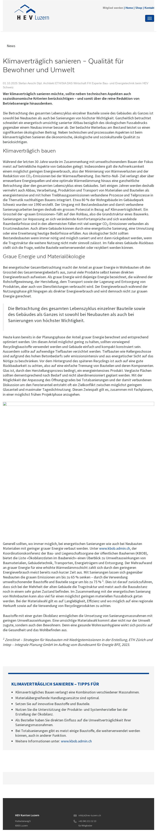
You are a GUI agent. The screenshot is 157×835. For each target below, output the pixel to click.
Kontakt (149, 8)
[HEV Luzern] (58, 12)
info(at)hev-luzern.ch (89, 815)
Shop (138, 8)
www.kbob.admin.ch (114, 548)
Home (129, 8)
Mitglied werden (113, 8)
